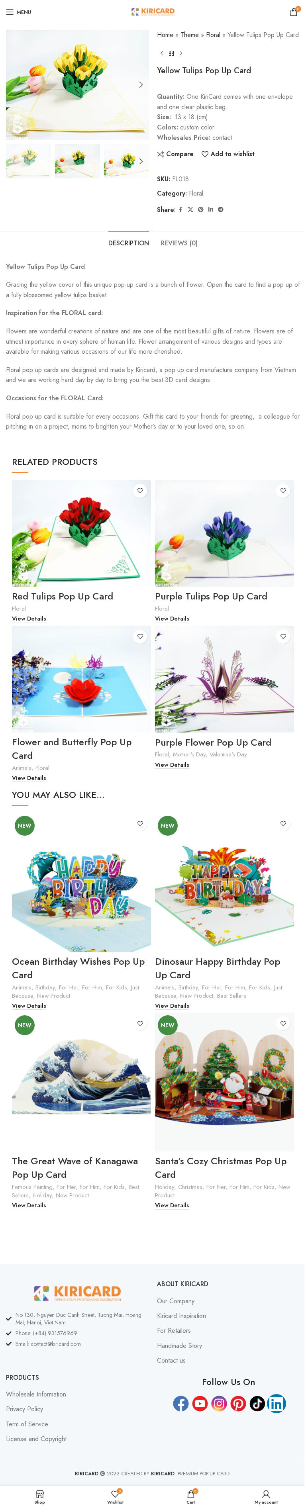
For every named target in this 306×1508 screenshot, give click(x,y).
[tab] (128, 242)
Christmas (190, 1187)
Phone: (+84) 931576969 (46, 1333)
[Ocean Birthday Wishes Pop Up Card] (81, 882)
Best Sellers (231, 995)
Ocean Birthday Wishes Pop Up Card (78, 968)
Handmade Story (179, 1346)
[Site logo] (153, 11)
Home (165, 34)
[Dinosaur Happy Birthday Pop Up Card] (224, 882)
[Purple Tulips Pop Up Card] (224, 533)
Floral (213, 34)
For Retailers (174, 1330)
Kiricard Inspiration (181, 1316)
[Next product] (181, 53)
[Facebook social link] (180, 209)
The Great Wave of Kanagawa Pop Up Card (75, 1167)
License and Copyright (36, 1439)
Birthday (45, 987)
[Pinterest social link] (201, 209)
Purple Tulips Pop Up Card (211, 596)
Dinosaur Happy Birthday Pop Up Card (217, 968)
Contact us (171, 1360)
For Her (68, 987)
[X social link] (190, 209)
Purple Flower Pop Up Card (213, 742)
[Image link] (77, 1292)
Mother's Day (189, 754)
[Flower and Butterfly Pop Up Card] (81, 679)
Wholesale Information (36, 1394)
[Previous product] (162, 53)
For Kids (116, 987)
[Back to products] (171, 53)
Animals (21, 768)
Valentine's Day (228, 754)
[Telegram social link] (221, 209)
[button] (14, 85)
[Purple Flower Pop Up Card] (224, 679)
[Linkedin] (276, 1403)
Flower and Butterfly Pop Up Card (71, 748)
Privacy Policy (24, 1409)
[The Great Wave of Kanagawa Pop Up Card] (81, 1082)
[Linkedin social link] (211, 209)
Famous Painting (32, 1187)
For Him (92, 987)
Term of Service (27, 1424)
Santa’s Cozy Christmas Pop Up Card (220, 1167)
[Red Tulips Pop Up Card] (81, 533)
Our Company (175, 1301)
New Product (53, 995)
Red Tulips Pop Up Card (62, 596)
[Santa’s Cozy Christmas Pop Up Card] (224, 1082)
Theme (189, 34)
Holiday (42, 1195)
